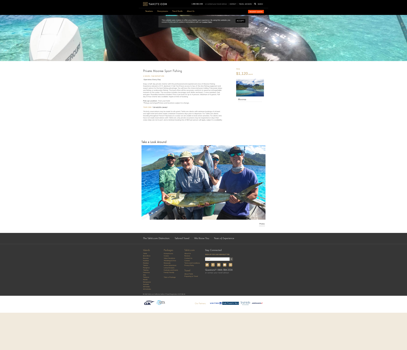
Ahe (144, 275)
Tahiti (145, 253)
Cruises (166, 256)
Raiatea (146, 263)
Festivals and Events (171, 270)
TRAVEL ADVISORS (245, 4)
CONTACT (233, 4)
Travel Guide (177, 11)
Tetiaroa (146, 277)
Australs (146, 284)
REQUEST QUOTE (255, 12)
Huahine (146, 261)
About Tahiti (188, 274)
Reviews (187, 256)
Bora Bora (146, 256)
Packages (168, 250)
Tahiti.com (189, 250)
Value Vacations (169, 258)
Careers (187, 261)
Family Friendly (169, 272)
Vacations (149, 11)
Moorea (242, 99)
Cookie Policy (207, 22)
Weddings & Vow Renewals (170, 262)
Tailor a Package (170, 277)
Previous (145, 183)
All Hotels (146, 287)
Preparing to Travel (191, 276)
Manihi (145, 279)
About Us (190, 11)
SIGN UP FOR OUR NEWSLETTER (217, 254)
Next (261, 183)
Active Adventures (170, 265)
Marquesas (147, 282)
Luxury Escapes (169, 268)
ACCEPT (240, 20)
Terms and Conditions (192, 263)
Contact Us (188, 258)
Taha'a (145, 265)
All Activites (147, 289)
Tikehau (146, 270)
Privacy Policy (189, 265)
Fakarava (146, 272)
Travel (187, 270)
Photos (262, 224)
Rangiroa (146, 268)
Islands (146, 250)
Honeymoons (162, 11)
